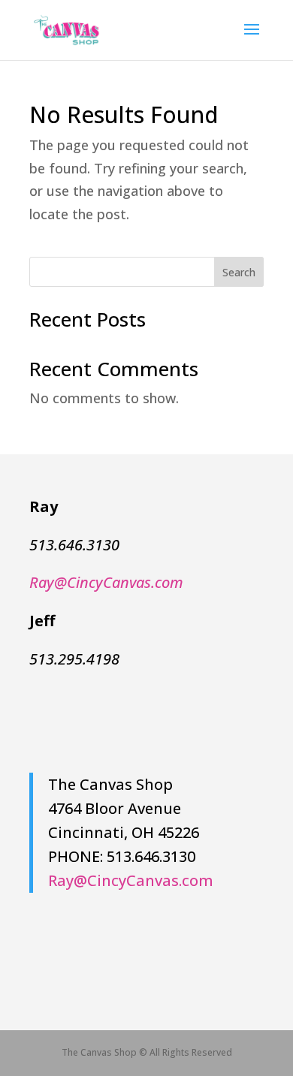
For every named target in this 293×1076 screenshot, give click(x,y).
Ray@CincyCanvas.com (130, 880)
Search (238, 272)
